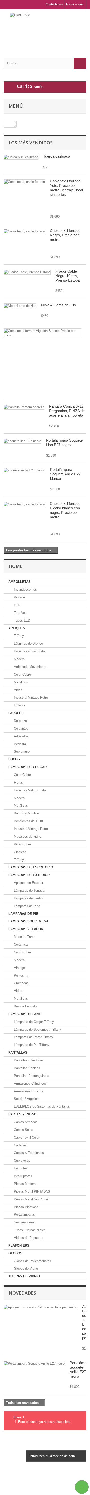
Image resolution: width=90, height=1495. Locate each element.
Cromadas (21, 983)
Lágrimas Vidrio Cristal (30, 790)
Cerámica (20, 944)
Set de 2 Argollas (26, 1099)
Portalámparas (24, 1214)
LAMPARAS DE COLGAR (27, 767)
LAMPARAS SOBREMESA (28, 921)
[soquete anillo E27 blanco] (25, 470)
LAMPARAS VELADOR (25, 929)
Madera (19, 659)
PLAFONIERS (19, 1245)
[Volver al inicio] (9, 124)
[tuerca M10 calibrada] (21, 157)
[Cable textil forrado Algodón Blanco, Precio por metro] (43, 333)
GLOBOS (15, 1253)
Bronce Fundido (25, 1006)
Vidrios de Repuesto (28, 1238)
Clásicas (19, 852)
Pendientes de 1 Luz (28, 821)
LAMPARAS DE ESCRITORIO (30, 867)
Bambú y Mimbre (26, 813)
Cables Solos (23, 1130)
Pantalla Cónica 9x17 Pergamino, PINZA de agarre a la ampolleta (67, 410)
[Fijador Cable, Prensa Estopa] (27, 272)
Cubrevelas (21, 1160)
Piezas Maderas (25, 1184)
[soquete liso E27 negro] (23, 441)
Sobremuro (21, 751)
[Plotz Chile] (45, 29)
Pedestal (20, 744)
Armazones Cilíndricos (30, 1083)
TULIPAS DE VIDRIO (24, 1276)
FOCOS (14, 759)
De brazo (20, 721)
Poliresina (20, 975)
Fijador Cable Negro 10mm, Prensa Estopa (68, 275)
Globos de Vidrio (25, 1268)
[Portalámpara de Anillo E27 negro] (34, 1363)
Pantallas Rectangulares (31, 1076)
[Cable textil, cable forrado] (24, 181)
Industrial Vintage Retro (30, 697)
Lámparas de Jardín (28, 898)
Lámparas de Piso (26, 906)
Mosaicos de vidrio (27, 836)
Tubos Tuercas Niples (29, 1230)
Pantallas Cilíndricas (28, 1060)
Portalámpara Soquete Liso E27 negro (64, 442)
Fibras (18, 782)
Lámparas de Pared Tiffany (33, 1037)
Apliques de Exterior (28, 883)
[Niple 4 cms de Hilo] (20, 305)
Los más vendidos (31, 143)
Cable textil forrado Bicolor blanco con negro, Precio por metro (65, 510)
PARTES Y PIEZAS (23, 1114)
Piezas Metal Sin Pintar (30, 1199)
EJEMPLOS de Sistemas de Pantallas (41, 1106)
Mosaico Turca (24, 937)
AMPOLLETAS (19, 582)
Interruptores (22, 1176)
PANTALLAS (18, 1052)
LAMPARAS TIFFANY (24, 1014)
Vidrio (17, 690)
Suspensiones (23, 1222)
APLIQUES (16, 628)
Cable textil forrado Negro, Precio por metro (65, 235)
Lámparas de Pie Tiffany (31, 1045)
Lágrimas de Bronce (28, 643)
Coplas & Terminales (28, 1153)
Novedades (22, 1293)
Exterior (19, 705)
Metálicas (20, 805)
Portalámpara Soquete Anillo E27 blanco (65, 474)
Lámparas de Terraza (28, 890)
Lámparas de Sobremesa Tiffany (37, 1029)
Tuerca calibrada (56, 156)
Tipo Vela (20, 613)
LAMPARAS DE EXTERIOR (29, 875)
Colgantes (20, 728)
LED (16, 605)
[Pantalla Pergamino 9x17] (24, 407)
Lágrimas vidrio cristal (29, 651)
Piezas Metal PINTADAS (31, 1191)
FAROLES (16, 713)
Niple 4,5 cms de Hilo (58, 305)
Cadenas (20, 1145)
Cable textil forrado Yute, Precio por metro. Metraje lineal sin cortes (66, 188)
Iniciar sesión (75, 4)
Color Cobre (22, 674)
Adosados (20, 736)
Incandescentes (25, 589)
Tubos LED (21, 620)
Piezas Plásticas (25, 1207)
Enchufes (20, 1168)
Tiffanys (19, 636)
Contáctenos (54, 4)
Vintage (19, 597)
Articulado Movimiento (29, 667)
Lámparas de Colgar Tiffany (33, 1022)
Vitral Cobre (22, 844)
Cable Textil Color (26, 1137)
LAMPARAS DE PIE (23, 914)
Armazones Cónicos (28, 1091)
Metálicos (20, 682)
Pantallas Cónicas (26, 1068)
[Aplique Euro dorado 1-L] (41, 1307)
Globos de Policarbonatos (32, 1261)
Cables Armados (25, 1122)
